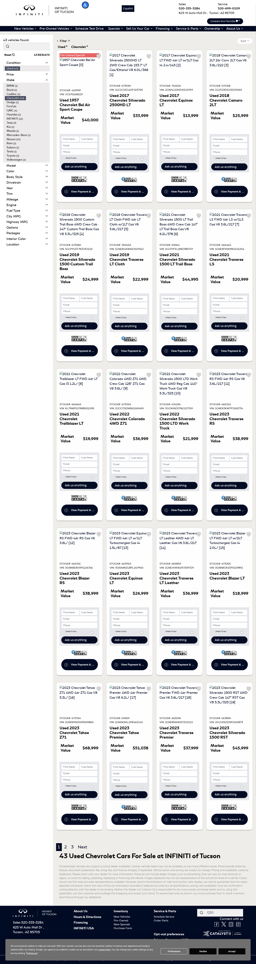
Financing (81, 922)
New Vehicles (122, 916)
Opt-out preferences (169, 934)
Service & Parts (165, 911)
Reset (8, 54)
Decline (203, 951)
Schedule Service (164, 916)
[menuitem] (27, 68)
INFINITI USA (84, 928)
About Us (80, 911)
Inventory (121, 911)
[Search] (7, 46)
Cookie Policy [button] (104, 949)
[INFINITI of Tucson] (45, 10)
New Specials (122, 924)
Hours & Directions (87, 917)
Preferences (174, 951)
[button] (85, 5)
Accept (232, 951)
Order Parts (161, 920)
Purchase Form (123, 928)
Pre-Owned (121, 920)
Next (82, 847)
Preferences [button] (31, 953)
